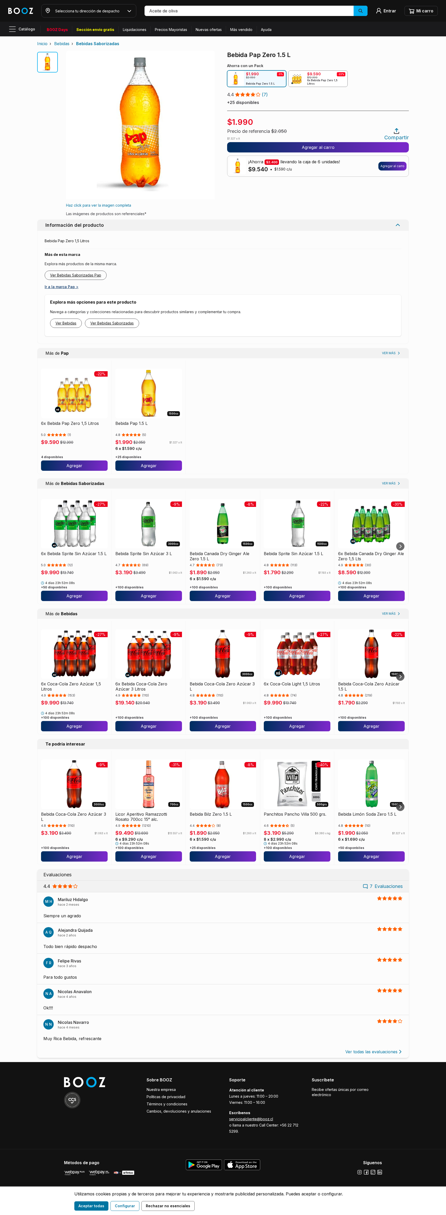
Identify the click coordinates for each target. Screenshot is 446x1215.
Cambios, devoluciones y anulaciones (179, 1111)
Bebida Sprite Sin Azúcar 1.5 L (293, 553)
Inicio (42, 43)
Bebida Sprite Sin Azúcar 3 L (143, 553)
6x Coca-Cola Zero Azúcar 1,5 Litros (71, 686)
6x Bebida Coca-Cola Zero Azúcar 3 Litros (141, 686)
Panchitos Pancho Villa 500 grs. (295, 814)
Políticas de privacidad (166, 1097)
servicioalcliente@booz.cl (251, 1119)
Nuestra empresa (161, 1089)
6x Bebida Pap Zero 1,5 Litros (70, 423)
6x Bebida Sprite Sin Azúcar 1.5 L (74, 553)
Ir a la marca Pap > (61, 287)
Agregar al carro (318, 147)
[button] (256, 11)
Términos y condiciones (167, 1104)
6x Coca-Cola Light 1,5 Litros (292, 683)
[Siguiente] (400, 546)
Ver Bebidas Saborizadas (112, 323)
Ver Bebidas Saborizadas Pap (75, 275)
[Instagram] (359, 1172)
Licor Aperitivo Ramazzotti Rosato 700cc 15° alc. (141, 817)
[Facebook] (366, 1172)
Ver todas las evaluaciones (371, 1051)
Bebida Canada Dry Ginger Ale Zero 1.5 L (219, 556)
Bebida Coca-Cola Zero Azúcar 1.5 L (369, 686)
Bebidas (61, 43)
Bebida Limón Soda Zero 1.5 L (367, 814)
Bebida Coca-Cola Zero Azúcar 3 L (222, 686)
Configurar (125, 1206)
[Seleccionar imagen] (47, 62)
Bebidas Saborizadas (97, 43)
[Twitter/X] (373, 1172)
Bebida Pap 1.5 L (131, 423)
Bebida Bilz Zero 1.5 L (211, 814)
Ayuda (266, 29)
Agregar (74, 465)
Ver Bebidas (65, 323)
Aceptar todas (91, 1206)
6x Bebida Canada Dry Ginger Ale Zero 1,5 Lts (371, 556)
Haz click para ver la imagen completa (98, 205)
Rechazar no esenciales (168, 1206)
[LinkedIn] (379, 1172)
